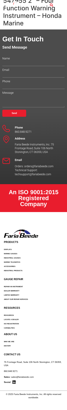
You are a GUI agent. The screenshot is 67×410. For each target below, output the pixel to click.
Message (8, 92)
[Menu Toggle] (60, 5)
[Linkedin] (14, 382)
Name (6, 58)
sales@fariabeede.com (22, 377)
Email (5, 69)
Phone (6, 81)
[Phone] (6, 128)
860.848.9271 (11, 371)
